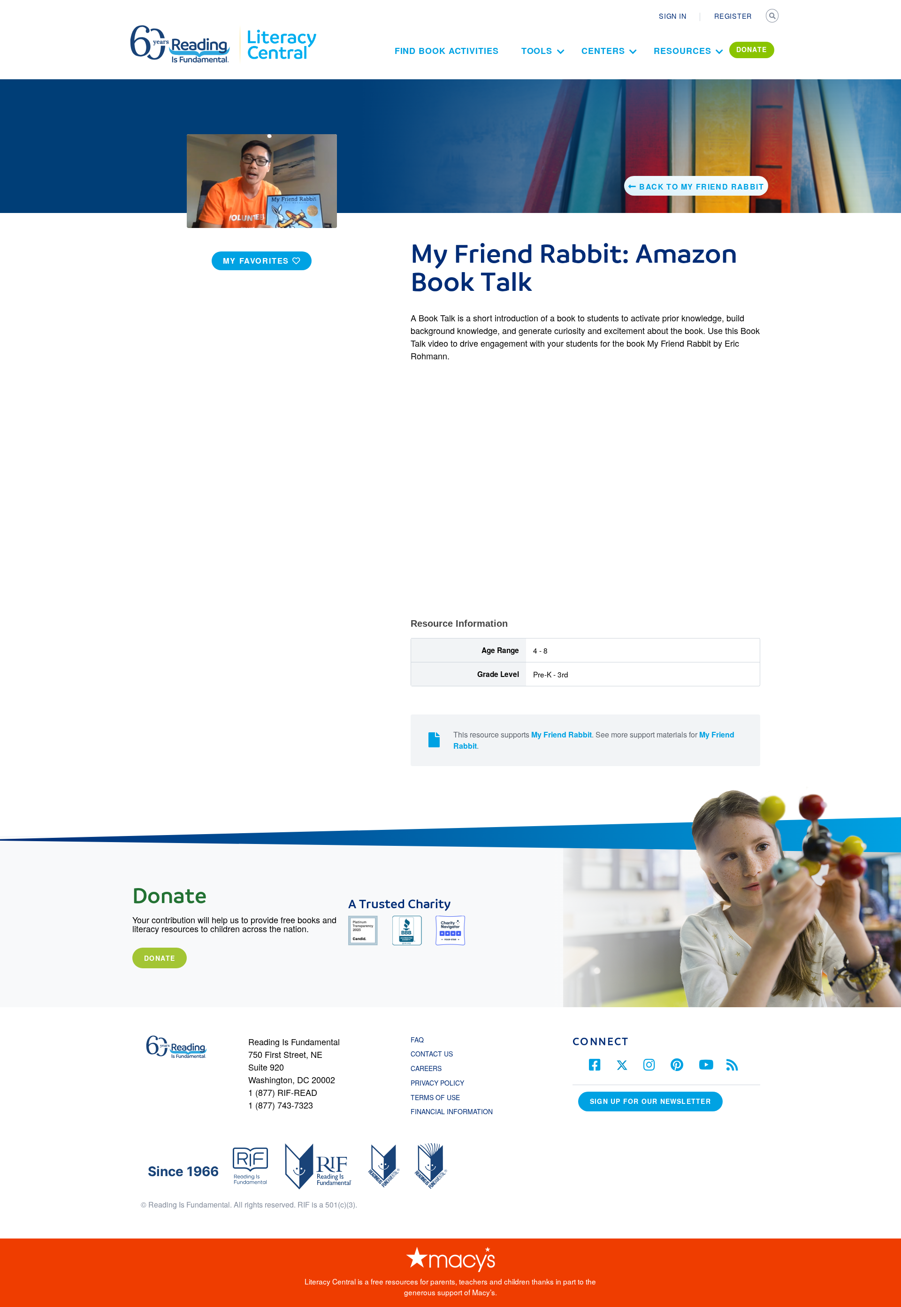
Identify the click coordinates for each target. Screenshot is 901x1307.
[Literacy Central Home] (281, 29)
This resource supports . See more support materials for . (593, 740)
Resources (682, 51)
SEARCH (773, 17)
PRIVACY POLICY (437, 1082)
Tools (537, 51)
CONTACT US (434, 1053)
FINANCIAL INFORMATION (452, 1111)
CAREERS (426, 1068)
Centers (603, 51)
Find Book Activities (447, 51)
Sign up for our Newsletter (650, 1101)
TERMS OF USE (440, 1097)
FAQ (417, 1039)
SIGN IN (672, 16)
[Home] (186, 29)
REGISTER (733, 16)
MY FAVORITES (257, 260)
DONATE (751, 49)
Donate (159, 958)
